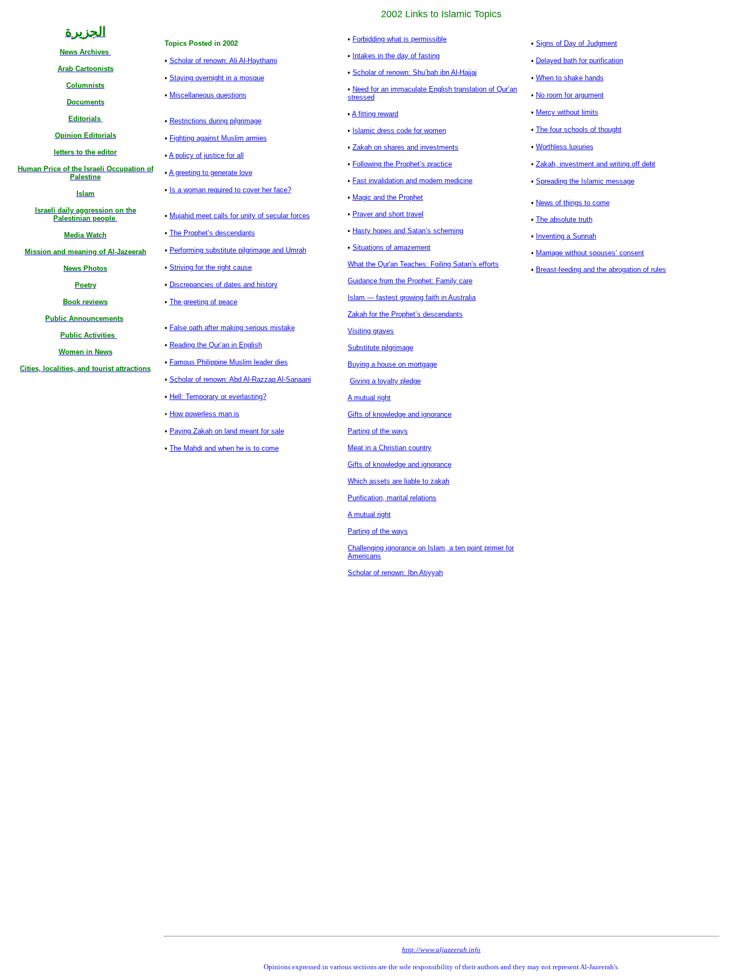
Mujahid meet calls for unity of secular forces (239, 216)
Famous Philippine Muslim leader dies (228, 362)
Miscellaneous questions (207, 95)
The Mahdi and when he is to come (224, 448)
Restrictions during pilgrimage (215, 121)
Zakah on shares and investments (405, 147)
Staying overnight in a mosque (216, 78)
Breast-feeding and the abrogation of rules (601, 269)
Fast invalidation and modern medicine (412, 181)
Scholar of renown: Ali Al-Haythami (223, 61)
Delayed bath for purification (579, 61)
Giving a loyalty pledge (385, 381)
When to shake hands (570, 78)
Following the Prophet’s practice (402, 164)
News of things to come (573, 203)
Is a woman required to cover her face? (230, 190)
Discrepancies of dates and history (223, 285)
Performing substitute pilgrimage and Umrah (237, 250)
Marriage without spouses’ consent (590, 253)
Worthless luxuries (564, 147)
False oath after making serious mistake (232, 328)
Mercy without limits (567, 112)
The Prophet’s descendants (212, 233)
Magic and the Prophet (387, 197)
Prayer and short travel (387, 214)
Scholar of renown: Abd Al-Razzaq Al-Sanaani (240, 379)
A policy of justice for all (206, 155)
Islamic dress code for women (399, 131)
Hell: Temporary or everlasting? (217, 397)
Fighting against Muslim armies (218, 138)
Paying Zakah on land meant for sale (226, 431)
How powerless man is (204, 414)
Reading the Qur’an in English (215, 345)
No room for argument (570, 95)
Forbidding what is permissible (399, 39)
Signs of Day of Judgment (576, 43)
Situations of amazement (391, 247)
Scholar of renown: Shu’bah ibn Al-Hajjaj (414, 72)
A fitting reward (375, 114)
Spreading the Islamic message (585, 181)
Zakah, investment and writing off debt (595, 164)
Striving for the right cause (210, 267)
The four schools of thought (578, 129)
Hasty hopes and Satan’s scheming (407, 231)
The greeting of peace (203, 302)
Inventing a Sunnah (566, 236)
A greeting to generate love (210, 173)
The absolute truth (564, 219)
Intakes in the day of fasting (396, 56)
